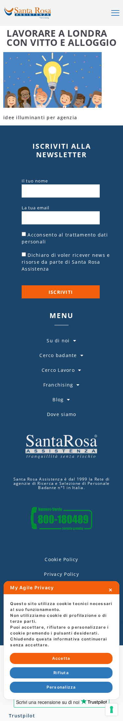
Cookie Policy (61, 559)
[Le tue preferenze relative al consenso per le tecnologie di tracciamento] (111, 709)
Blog (58, 399)
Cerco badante (58, 355)
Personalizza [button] (61, 687)
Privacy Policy (61, 574)
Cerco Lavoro (58, 370)
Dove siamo (61, 414)
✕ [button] (111, 590)
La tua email (35, 208)
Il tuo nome (35, 181)
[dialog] (61, 640)
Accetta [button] (61, 658)
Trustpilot (22, 715)
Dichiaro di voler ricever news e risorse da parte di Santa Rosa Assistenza (66, 262)
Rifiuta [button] (61, 672)
